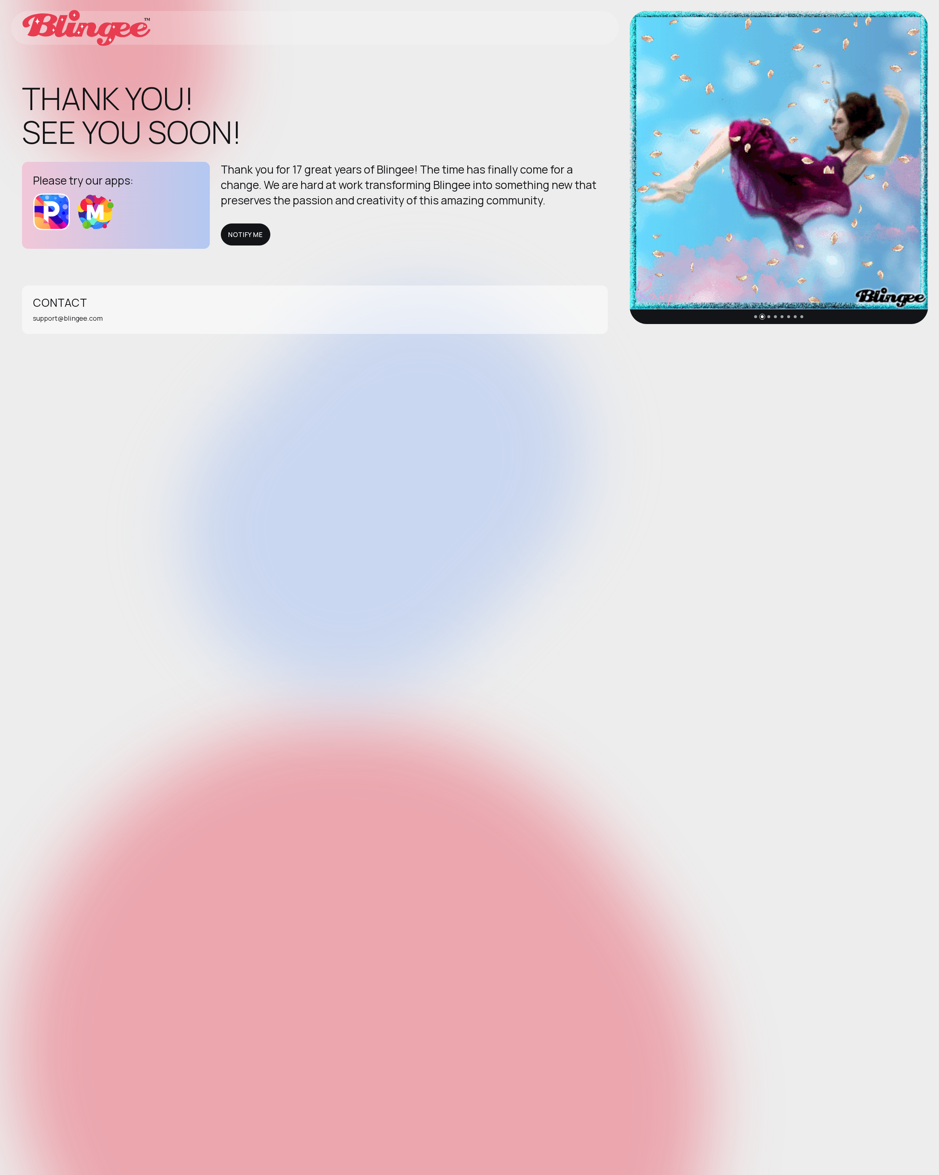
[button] (755, 316)
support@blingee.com (68, 318)
